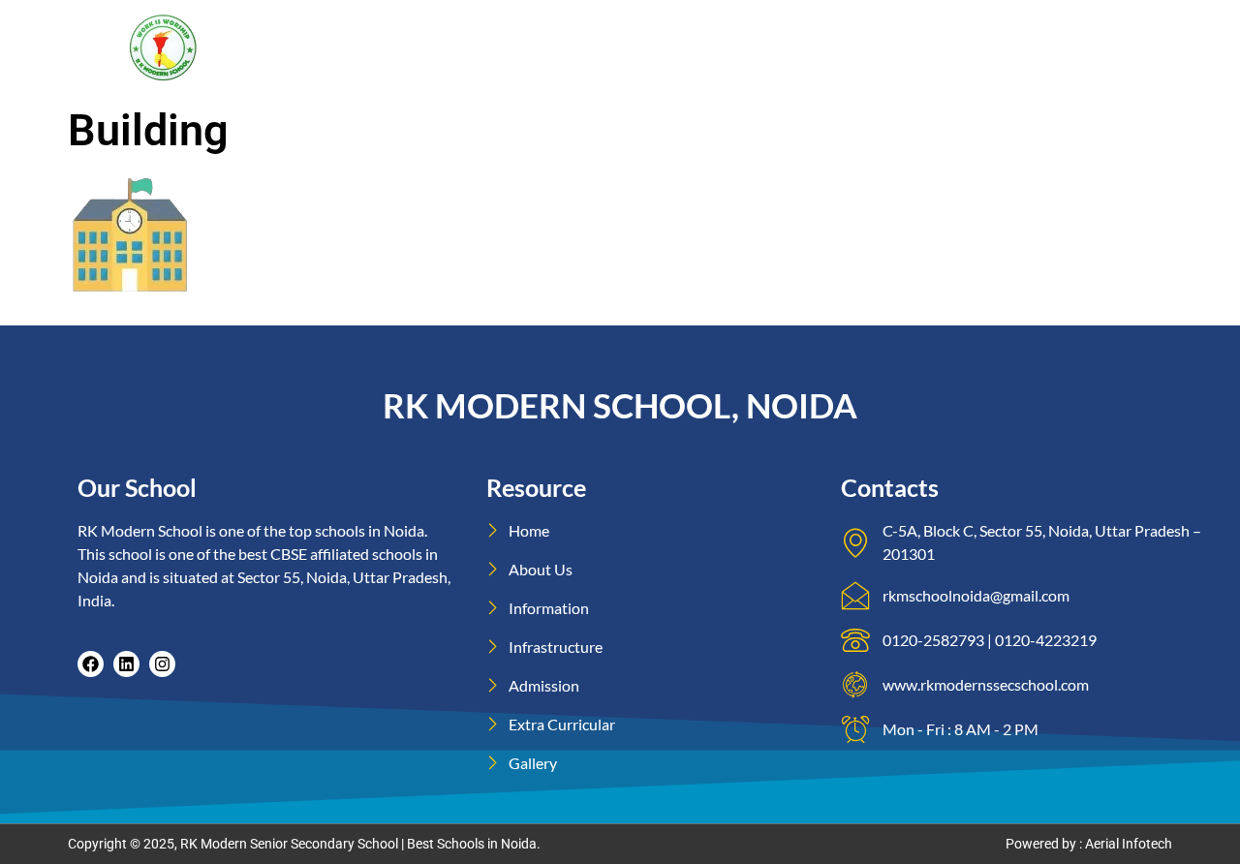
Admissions (721, 25)
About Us (602, 25)
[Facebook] (91, 664)
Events (920, 25)
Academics (827, 25)
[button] (610, 26)
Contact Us (786, 68)
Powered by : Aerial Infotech (1089, 843)
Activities (1025, 25)
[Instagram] (162, 664)
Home (518, 25)
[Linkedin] (126, 664)
